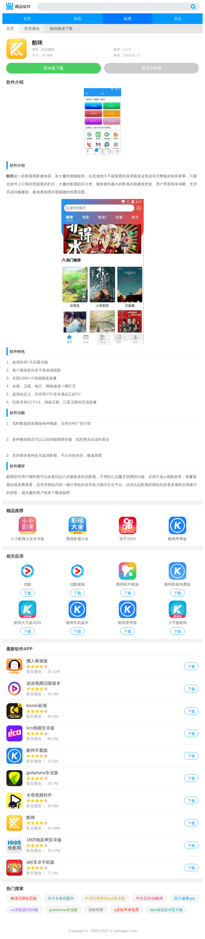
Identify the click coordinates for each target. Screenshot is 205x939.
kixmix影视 (102, 711)
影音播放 (32, 28)
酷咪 (102, 823)
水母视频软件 (102, 800)
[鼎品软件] (21, 7)
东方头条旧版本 (61, 898)
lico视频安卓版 (102, 733)
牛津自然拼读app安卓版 (105, 898)
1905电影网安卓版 (102, 845)
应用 (127, 19)
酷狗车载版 (102, 756)
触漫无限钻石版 (24, 898)
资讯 (178, 19)
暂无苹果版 (151, 68)
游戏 (77, 19)
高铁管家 (95, 910)
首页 (27, 19)
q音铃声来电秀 (126, 910)
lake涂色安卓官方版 (166, 910)
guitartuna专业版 (102, 778)
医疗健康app (184, 898)
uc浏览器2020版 (24, 910)
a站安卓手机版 (102, 867)
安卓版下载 (54, 68)
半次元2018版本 (149, 898)
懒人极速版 (102, 666)
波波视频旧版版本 (102, 688)
